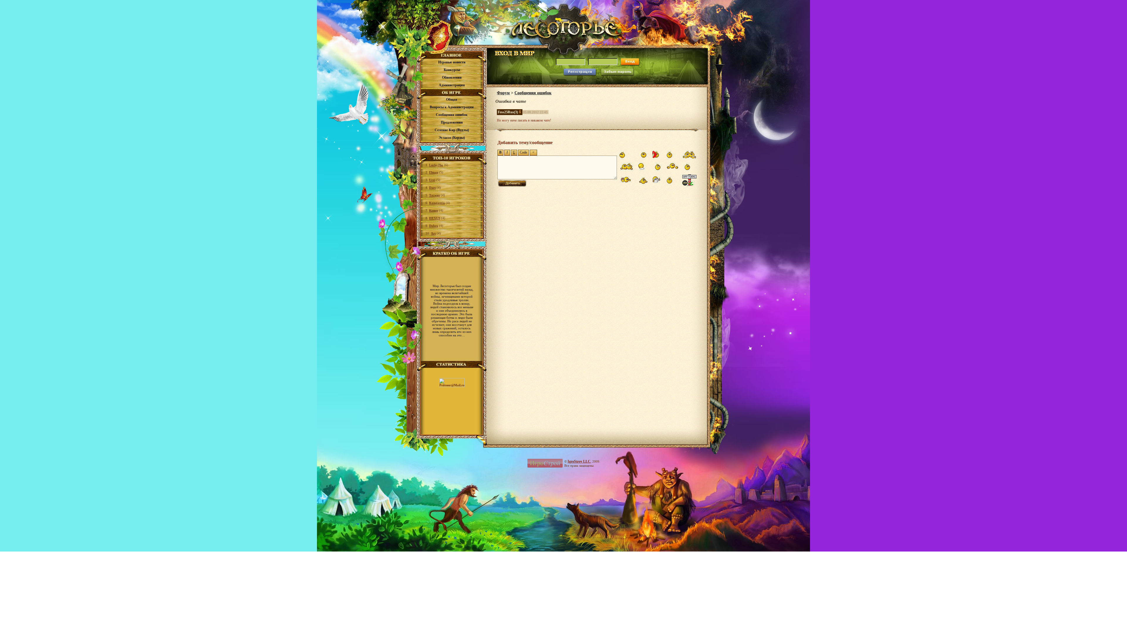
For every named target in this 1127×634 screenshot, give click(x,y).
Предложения (452, 122)
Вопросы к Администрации (452, 107)
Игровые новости (451, 62)
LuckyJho (436, 165)
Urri (432, 180)
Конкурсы (452, 70)
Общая (451, 99)
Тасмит (434, 195)
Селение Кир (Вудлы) (452, 130)
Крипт (433, 210)
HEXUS (434, 218)
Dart (432, 187)
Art (433, 233)
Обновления (452, 77)
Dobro (433, 225)
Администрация (452, 85)
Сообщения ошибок (452, 115)
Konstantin (437, 203)
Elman (433, 172)
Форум (503, 93)
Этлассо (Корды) (451, 138)
